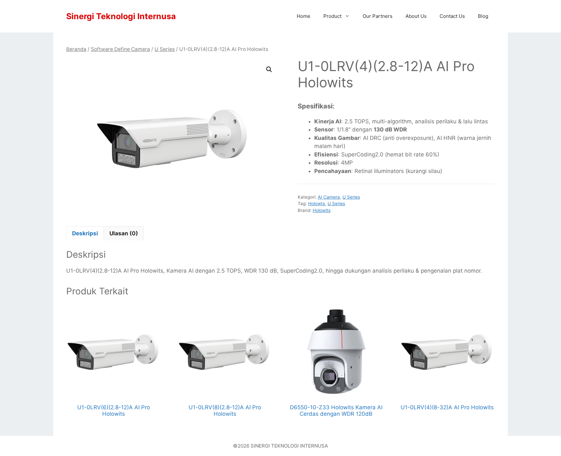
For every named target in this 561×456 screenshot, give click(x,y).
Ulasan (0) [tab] (123, 233)
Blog (483, 16)
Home (303, 16)
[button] (269, 69)
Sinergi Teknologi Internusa (121, 16)
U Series (165, 49)
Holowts (316, 203)
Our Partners (378, 16)
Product (332, 16)
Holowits (321, 210)
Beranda (76, 49)
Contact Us (452, 16)
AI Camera (329, 197)
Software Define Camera (120, 49)
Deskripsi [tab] (85, 233)
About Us (416, 16)
